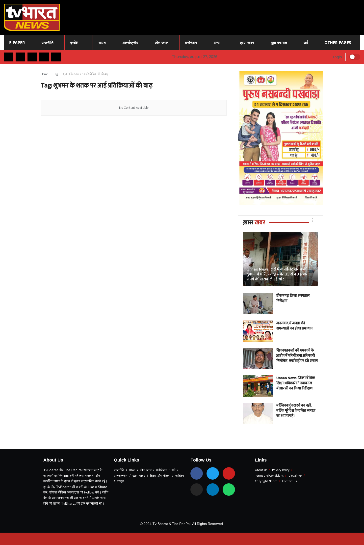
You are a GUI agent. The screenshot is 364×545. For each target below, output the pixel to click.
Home (44, 74)
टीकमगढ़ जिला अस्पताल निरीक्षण (293, 298)
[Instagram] (196, 489)
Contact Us (289, 481)
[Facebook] (196, 473)
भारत (102, 42)
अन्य (216, 42)
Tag (55, 74)
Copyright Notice (266, 481)
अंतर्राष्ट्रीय (130, 42)
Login (337, 56)
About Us (261, 470)
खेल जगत (161, 42)
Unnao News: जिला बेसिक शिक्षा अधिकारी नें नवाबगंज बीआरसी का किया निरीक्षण (295, 383)
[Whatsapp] (229, 489)
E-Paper (17, 42)
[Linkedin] (213, 489)
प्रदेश (74, 42)
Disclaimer (295, 475)
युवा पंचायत (279, 42)
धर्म (306, 42)
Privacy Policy (280, 470)
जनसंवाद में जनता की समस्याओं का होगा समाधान (294, 325)
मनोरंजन (191, 42)
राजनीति (47, 42)
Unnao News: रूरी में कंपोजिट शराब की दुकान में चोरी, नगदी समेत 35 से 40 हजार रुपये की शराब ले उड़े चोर (277, 274)
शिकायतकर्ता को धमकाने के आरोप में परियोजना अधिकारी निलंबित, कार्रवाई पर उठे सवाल (297, 355)
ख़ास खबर (247, 42)
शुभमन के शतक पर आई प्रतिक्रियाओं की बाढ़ (85, 74)
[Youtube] (229, 473)
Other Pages (337, 42)
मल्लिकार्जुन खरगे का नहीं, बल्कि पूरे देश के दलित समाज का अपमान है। (295, 410)
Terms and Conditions (269, 475)
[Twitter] (213, 473)
